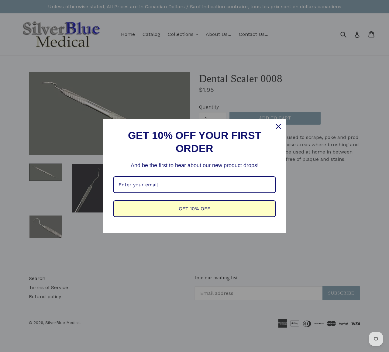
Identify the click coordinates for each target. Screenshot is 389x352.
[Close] (278, 126)
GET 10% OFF (194, 209)
